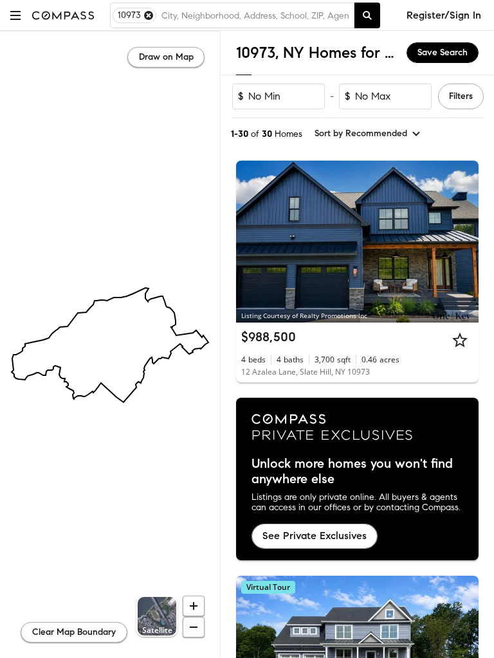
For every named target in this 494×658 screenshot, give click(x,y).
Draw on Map (166, 56)
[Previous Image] (251, 241)
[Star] (459, 340)
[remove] (148, 15)
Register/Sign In (444, 15)
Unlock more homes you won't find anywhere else (352, 471)
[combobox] (255, 15)
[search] (367, 15)
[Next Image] (463, 241)
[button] (15, 15)
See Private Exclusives (314, 535)
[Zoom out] (194, 627)
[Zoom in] (194, 606)
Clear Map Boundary (74, 632)
